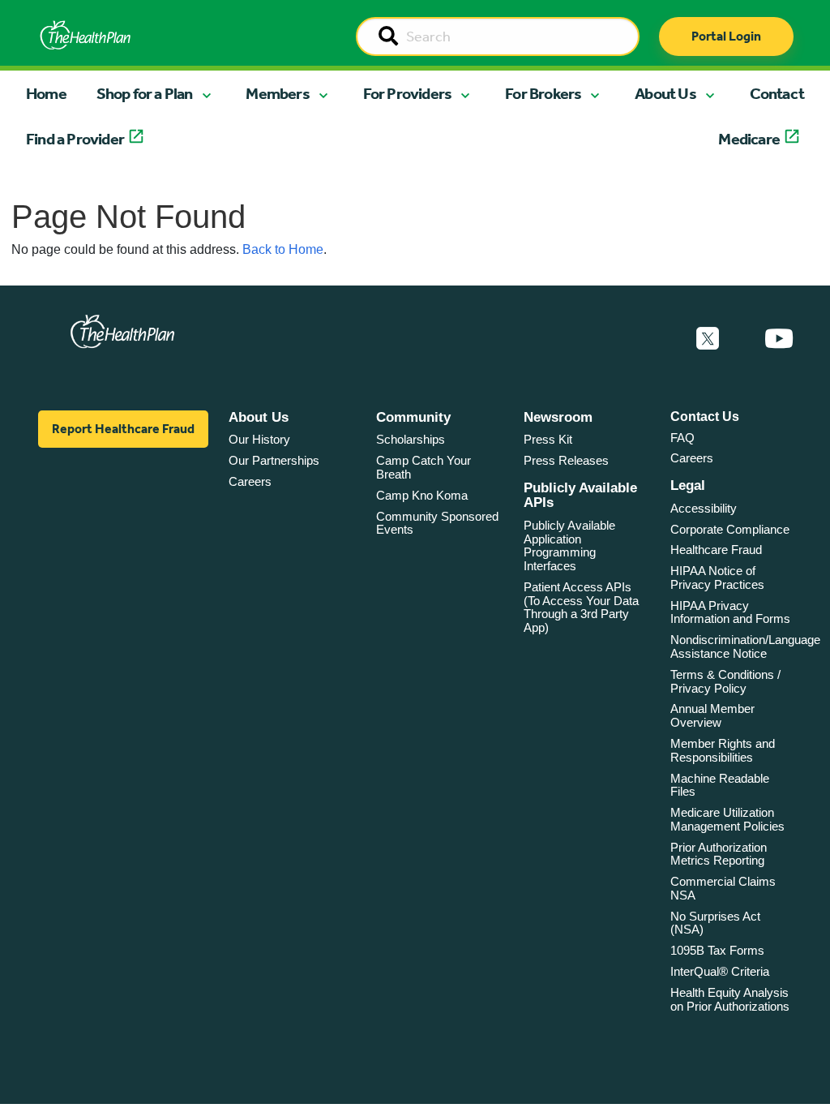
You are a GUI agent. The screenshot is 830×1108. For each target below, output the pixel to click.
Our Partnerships (274, 460)
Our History (259, 439)
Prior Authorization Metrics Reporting (718, 854)
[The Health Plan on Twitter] (707, 339)
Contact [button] (777, 93)
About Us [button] (665, 93)
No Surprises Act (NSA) (715, 923)
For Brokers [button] (543, 93)
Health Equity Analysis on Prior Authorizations (729, 999)
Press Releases (566, 460)
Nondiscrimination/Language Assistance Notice (745, 646)
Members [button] (277, 93)
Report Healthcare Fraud (123, 428)
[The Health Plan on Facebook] (664, 339)
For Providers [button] (407, 93)
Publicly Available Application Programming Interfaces (569, 545)
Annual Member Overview (712, 715)
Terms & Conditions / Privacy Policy (725, 681)
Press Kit (548, 439)
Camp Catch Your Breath (423, 467)
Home (46, 93)
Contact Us (704, 416)
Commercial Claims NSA (723, 888)
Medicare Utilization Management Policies (727, 819)
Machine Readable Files (719, 785)
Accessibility (703, 508)
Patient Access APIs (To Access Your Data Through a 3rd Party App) (581, 607)
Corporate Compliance (729, 529)
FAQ (682, 437)
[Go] (388, 37)
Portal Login (726, 36)
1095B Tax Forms (717, 950)
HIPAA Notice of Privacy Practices (717, 577)
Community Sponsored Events (437, 523)
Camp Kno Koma (422, 495)
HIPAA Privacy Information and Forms (730, 612)
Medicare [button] (749, 138)
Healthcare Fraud (716, 549)
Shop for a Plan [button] (144, 93)
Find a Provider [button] (75, 138)
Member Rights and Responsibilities (722, 750)
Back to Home (282, 249)
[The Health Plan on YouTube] (779, 339)
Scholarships (410, 439)
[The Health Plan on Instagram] (742, 339)
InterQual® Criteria (719, 971)
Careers (250, 481)
